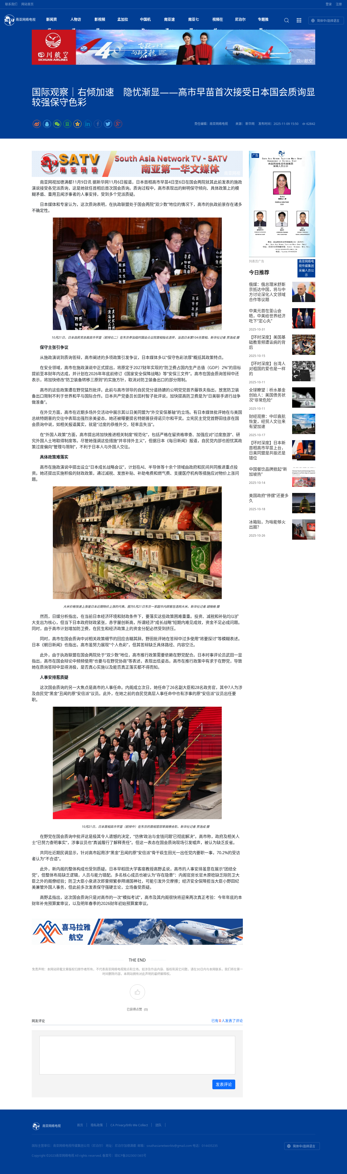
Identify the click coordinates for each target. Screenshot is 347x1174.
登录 (329, 4)
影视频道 (99, 21)
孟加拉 (122, 19)
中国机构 (145, 21)
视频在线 (217, 21)
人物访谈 (75, 21)
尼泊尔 (240, 19)
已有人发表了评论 (227, 1020)
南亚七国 (193, 21)
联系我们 (11, 4)
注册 (339, 4)
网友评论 (38, 1020)
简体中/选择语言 (328, 21)
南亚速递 (169, 21)
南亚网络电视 (26, 19)
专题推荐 (263, 21)
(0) (146, 1009)
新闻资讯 (51, 21)
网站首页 (27, 4)
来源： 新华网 (245, 124)
